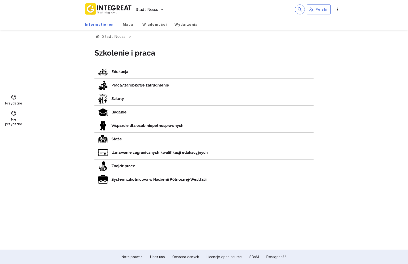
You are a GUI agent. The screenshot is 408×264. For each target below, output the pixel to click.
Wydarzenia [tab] (186, 24)
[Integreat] (108, 9)
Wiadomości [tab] (154, 24)
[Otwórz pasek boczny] (337, 9)
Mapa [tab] (128, 24)
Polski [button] (321, 9)
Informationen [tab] (99, 24)
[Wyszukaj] (300, 9)
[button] (14, 100)
